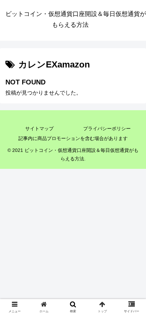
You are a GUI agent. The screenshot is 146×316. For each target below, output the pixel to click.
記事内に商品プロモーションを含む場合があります (73, 138)
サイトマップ (39, 128)
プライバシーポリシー (107, 128)
